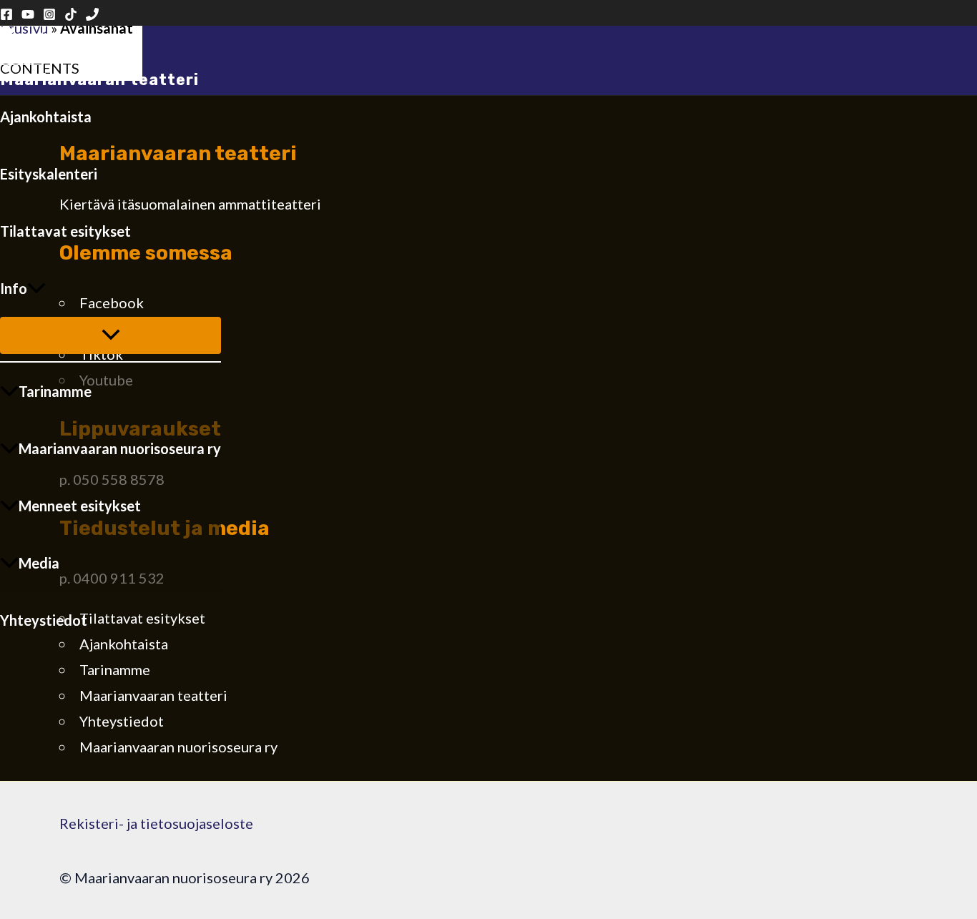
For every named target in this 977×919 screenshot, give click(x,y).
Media (39, 562)
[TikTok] (70, 15)
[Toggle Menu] (110, 335)
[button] (36, 288)
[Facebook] (6, 15)
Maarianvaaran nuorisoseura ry (120, 448)
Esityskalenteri (48, 173)
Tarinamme (55, 391)
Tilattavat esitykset (65, 231)
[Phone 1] (92, 15)
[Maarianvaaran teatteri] (21, 59)
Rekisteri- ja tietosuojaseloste (156, 823)
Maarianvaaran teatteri (99, 79)
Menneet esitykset (80, 505)
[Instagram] (49, 15)
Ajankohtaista (46, 116)
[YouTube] (27, 15)
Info (13, 288)
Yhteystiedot (43, 620)
